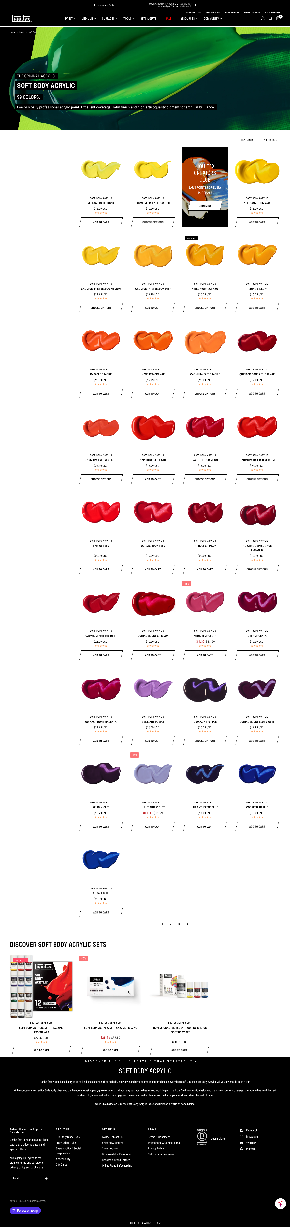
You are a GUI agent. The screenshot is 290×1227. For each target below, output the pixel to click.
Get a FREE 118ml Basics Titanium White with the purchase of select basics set (167, 4)
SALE (168, 18)
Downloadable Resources (116, 1154)
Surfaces (108, 18)
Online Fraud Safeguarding (117, 1165)
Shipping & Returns (112, 1143)
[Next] (195, 4)
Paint (69, 18)
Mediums (87, 18)
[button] (145, 1223)
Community (211, 18)
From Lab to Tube (66, 1143)
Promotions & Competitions (164, 1143)
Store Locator (110, 1148)
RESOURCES (187, 18)
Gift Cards (61, 1164)
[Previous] (94, 4)
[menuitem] (70, 18)
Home (12, 32)
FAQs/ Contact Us (112, 1137)
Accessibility (63, 1159)
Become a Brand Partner (116, 1160)
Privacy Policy (156, 1148)
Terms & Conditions (159, 1137)
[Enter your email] (46, 1178)
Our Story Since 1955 (68, 1137)
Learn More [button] (218, 1138)
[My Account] (263, 18)
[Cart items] (277, 18)
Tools (127, 18)
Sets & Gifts (148, 18)
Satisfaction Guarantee (161, 1154)
